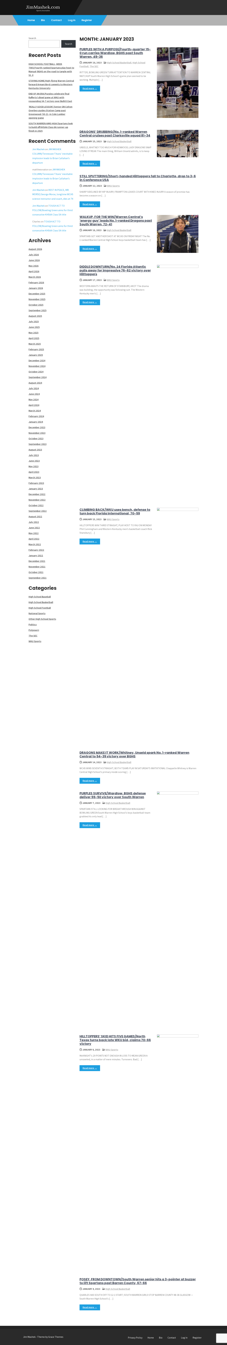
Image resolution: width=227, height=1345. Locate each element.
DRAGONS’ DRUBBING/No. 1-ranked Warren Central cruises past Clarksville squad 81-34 (115, 134)
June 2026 (34, 260)
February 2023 (36, 483)
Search (32, 38)
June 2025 (34, 327)
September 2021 (37, 577)
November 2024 (37, 366)
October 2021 (36, 572)
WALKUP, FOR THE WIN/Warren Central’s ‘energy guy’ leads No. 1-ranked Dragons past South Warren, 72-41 (116, 220)
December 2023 (37, 427)
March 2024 (35, 410)
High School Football (40, 607)
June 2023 (34, 460)
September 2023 (37, 444)
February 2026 (36, 282)
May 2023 (33, 466)
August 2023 (35, 449)
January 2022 (36, 555)
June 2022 (34, 527)
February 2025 (36, 349)
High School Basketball (119, 62)
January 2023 (36, 488)
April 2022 (34, 538)
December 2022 (37, 494)
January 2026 (36, 288)
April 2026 (34, 271)
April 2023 (34, 472)
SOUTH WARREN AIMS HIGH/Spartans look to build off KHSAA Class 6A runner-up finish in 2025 (51, 127)
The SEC (94, 66)
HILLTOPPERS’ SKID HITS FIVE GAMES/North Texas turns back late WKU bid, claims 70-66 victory (115, 1040)
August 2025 (35, 316)
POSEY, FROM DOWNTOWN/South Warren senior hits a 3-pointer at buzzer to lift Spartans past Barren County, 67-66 (138, 1281)
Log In (71, 20)
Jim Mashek (38, 149)
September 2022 (38, 511)
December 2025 (37, 293)
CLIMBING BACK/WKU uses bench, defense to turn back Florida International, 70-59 (115, 511)
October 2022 (36, 505)
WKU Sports (113, 185)
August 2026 (35, 249)
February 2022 (36, 550)
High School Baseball (40, 596)
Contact (56, 20)
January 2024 (36, 421)
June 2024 (34, 394)
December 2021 (37, 561)
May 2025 (33, 332)
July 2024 (34, 388)
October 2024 (36, 371)
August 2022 (35, 516)
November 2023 (37, 433)
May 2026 (33, 265)
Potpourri (34, 630)
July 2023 (34, 455)
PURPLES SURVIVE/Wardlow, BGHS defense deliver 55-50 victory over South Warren (113, 795)
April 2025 (34, 338)
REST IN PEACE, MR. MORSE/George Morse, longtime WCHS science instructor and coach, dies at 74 (52, 194)
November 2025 (37, 299)
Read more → (90, 88)
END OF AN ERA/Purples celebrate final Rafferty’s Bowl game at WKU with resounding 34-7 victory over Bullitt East (50, 97)
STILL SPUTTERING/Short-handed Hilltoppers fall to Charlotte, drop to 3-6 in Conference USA (138, 178)
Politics (33, 624)
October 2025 (36, 304)
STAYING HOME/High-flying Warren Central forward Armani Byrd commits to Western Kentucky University (51, 84)
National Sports (37, 613)
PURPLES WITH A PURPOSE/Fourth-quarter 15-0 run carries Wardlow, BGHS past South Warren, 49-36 (115, 53)
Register (87, 20)
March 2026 (35, 277)
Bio (43, 20)
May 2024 (33, 399)
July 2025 (34, 321)
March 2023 (35, 477)
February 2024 (36, 416)
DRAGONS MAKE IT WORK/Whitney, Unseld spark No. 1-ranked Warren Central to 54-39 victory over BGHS (134, 754)
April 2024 (34, 405)
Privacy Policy (135, 1337)
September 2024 (37, 377)
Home (31, 20)
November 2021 (37, 566)
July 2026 (34, 254)
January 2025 (36, 355)
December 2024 (37, 360)
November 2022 (37, 499)
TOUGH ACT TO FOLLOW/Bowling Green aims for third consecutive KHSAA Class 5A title (52, 210)
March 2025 (35, 343)
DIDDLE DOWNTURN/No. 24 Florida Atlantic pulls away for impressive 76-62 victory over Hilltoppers (115, 270)
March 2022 (35, 544)
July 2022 (34, 522)
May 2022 (34, 533)
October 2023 (36, 438)
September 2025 (37, 310)
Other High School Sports (42, 619)
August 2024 (35, 382)
